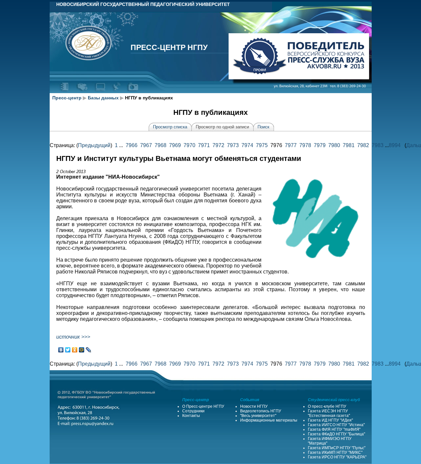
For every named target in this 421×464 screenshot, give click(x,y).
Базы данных (103, 97)
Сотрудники (193, 411)
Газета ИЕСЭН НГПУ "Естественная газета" (329, 413)
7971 (204, 145)
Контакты (191, 415)
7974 (247, 145)
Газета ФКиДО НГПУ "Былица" (336, 434)
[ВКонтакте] (61, 350)
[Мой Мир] (81, 350)
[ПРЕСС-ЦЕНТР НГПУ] (133, 91)
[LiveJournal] (88, 350)
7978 (305, 145)
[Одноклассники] (74, 350)
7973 (233, 145)
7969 (175, 145)
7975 (262, 145)
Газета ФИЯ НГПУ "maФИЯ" (334, 429)
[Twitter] (67, 350)
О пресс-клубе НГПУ (327, 406)
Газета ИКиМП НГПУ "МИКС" (335, 452)
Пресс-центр (67, 97)
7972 (218, 145)
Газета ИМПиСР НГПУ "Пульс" (336, 448)
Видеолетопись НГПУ (260, 411)
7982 (363, 145)
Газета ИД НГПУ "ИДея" (330, 420)
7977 (291, 145)
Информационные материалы (268, 420)
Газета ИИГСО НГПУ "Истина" (336, 425)
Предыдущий (94, 145)
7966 (131, 145)
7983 (378, 145)
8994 (395, 145)
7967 (146, 145)
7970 (189, 145)
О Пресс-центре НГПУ (203, 406)
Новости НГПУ (254, 406)
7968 (160, 145)
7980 (334, 145)
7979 (320, 145)
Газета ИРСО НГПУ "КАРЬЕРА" (337, 457)
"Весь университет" (258, 415)
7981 (349, 145)
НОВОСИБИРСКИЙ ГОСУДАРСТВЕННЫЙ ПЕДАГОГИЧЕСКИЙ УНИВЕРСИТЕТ (143, 4)
